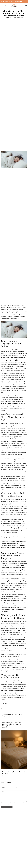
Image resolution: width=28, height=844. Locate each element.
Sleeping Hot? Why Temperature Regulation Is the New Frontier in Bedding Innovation (11, 724)
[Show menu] (1, 5)
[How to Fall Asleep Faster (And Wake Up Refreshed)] (14, 749)
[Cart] (25, 5)
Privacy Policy (22, 802)
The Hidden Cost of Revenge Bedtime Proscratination (12, 715)
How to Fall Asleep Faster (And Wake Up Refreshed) (13, 772)
